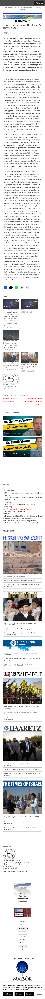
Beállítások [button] (8, 994)
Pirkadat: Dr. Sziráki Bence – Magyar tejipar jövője (19, 454)
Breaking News (26, 310)
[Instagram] (29, 22)
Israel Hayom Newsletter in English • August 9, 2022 (29, 367)
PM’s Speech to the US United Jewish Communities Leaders (32, 401)
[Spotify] (25, 22)
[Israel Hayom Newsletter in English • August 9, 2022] (29, 357)
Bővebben (38, 994)
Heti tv (6, 485)
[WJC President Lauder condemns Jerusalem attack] (11, 357)
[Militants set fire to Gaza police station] (11, 378)
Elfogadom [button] (19, 994)
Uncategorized (23, 395)
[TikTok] (22, 22)
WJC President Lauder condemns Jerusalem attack (10, 365)
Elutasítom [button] (29, 994)
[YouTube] (19, 22)
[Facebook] (16, 22)
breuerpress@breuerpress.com (18, 862)
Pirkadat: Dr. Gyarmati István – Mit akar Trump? (18, 433)
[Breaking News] (29, 304)
